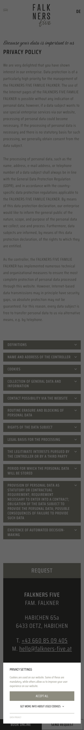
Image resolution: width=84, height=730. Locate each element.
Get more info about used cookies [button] (40, 706)
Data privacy (15, 717)
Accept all (42, 696)
